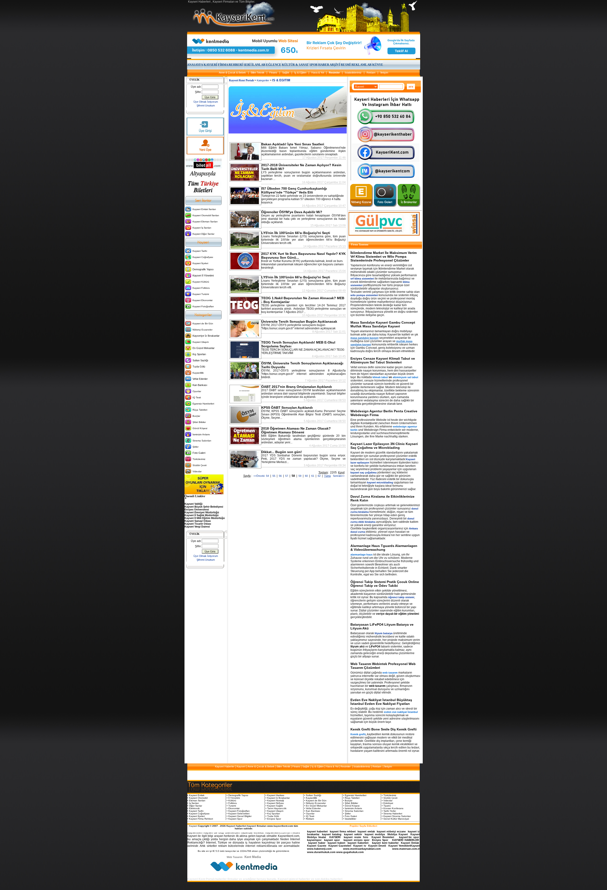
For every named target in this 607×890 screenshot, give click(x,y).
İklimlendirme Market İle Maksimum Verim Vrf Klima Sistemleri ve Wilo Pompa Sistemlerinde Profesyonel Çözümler (383, 256)
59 (300, 475)
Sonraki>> (338, 475)
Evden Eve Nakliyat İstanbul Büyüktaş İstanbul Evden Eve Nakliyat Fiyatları (381, 702)
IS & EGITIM (281, 80)
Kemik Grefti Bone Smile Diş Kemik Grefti (383, 729)
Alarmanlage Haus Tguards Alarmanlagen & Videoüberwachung (383, 547)
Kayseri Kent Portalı (241, 80)
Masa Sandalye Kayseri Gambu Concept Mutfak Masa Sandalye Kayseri (382, 324)
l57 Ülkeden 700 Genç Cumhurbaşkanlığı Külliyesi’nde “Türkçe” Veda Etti (294, 190)
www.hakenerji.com (319, 848)
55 (274, 475)
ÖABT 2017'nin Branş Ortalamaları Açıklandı (296, 387)
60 (306, 475)
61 (313, 475)
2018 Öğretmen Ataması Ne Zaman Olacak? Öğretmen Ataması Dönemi (296, 430)
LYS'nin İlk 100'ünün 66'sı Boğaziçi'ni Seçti (295, 233)
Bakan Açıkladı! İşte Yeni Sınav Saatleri (292, 144)
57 (287, 475)
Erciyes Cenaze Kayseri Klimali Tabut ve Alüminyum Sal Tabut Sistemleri (382, 360)
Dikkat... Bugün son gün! (281, 452)
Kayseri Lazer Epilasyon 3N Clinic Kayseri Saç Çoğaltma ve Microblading (384, 446)
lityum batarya (383, 633)
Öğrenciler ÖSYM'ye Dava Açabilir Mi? (291, 212)
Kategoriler (263, 80)
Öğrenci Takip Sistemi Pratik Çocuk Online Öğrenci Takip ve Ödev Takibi (384, 583)
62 (319, 475)
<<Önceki (259, 475)
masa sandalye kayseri (364, 337)
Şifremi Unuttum (206, 105)
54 (268, 475)
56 (280, 475)
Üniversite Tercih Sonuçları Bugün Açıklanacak (299, 321)
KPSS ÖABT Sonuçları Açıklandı (287, 407)
